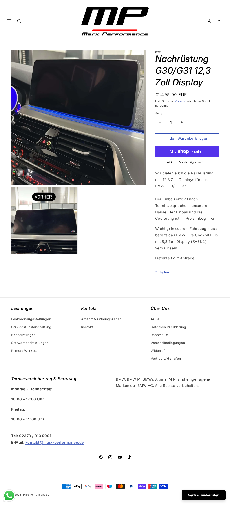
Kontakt (87, 327)
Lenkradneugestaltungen (31, 319)
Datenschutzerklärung (168, 327)
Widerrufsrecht (163, 350)
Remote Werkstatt (25, 350)
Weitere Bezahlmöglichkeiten (187, 162)
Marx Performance (35, 494)
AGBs (155, 319)
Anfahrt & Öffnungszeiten (101, 319)
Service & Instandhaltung (31, 327)
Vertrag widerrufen (166, 358)
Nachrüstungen (23, 335)
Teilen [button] (164, 272)
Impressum (159, 335)
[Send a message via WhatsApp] (9, 496)
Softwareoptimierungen (30, 343)
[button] (9, 21)
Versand (180, 101)
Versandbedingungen (168, 343)
